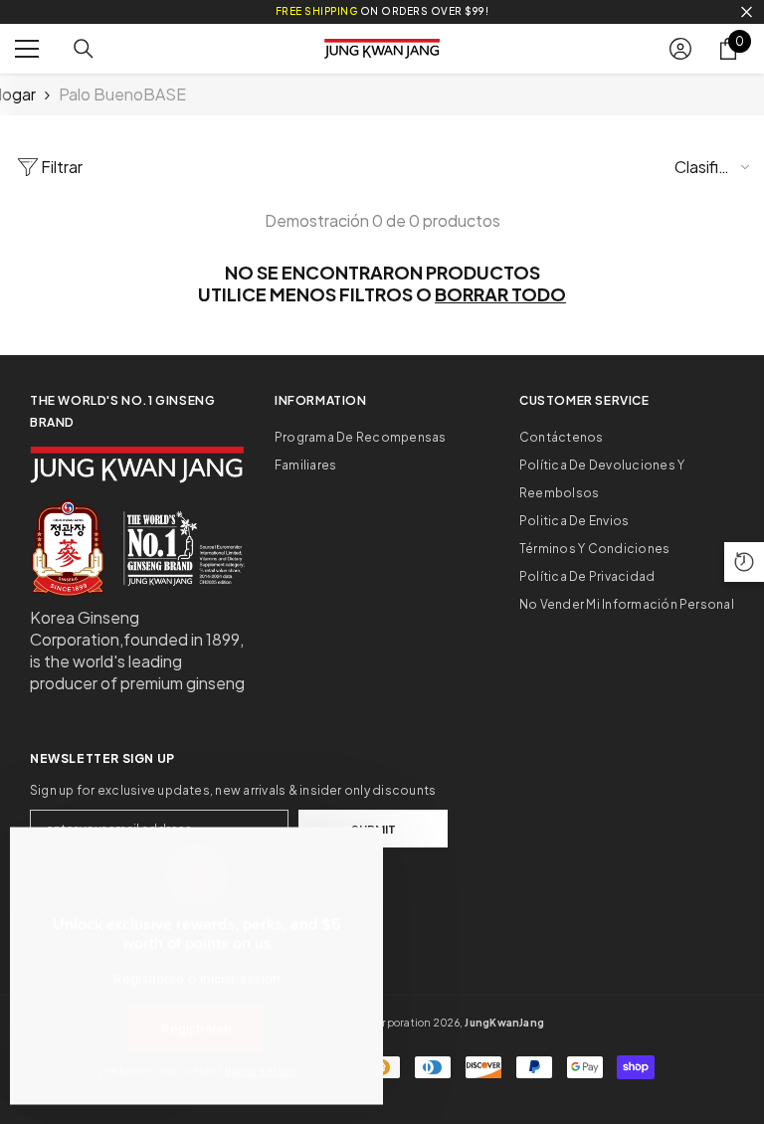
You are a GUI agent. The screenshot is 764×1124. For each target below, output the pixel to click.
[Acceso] (680, 49)
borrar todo (500, 294)
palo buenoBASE (122, 94)
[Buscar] (84, 49)
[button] (744, 562)
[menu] (27, 49)
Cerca (746, 12)
